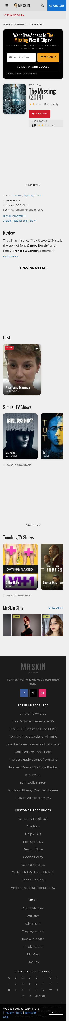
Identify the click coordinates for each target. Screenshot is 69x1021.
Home (6, 24)
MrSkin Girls (15, 14)
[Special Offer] (33, 300)
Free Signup (48, 57)
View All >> (56, 607)
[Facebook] (24, 693)
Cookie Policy (33, 857)
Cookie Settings (33, 865)
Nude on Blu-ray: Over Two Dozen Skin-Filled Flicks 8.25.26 (33, 794)
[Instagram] (42, 693)
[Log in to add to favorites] (36, 348)
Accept (56, 1012)
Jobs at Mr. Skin (33, 939)
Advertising (33, 923)
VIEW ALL (40, 996)
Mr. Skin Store (33, 946)
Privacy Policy (14, 74)
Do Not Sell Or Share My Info (33, 872)
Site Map (33, 826)
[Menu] (7, 5)
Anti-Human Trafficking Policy (33, 888)
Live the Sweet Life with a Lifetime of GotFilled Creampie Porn (33, 748)
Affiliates (33, 916)
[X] (33, 693)
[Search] (42, 5)
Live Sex (33, 962)
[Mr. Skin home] (21, 5)
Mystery (28, 195)
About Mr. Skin (33, 908)
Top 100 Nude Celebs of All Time (33, 736)
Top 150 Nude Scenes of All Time (33, 729)
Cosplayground (33, 931)
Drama (18, 195)
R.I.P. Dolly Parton (33, 782)
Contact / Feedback (33, 819)
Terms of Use (30, 74)
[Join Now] (56, 5)
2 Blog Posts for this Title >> (19, 220)
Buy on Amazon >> (14, 215)
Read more (11, 256)
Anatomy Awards (33, 713)
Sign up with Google (35, 66)
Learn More (31, 1008)
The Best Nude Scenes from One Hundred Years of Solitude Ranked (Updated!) (33, 767)
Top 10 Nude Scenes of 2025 (33, 721)
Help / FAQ (33, 834)
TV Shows (19, 24)
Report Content (33, 880)
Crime (38, 195)
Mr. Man (33, 954)
